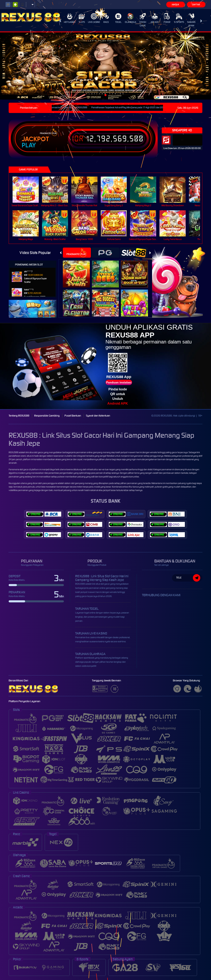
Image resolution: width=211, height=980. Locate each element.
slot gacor (24, 469)
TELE (179, 577)
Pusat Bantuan (72, 415)
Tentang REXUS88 (19, 415)
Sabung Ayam (191, 24)
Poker (167, 22)
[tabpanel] (105, 66)
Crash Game (142, 24)
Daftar (196, 4)
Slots (82, 22)
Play (29, 145)
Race (106, 22)
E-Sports (179, 22)
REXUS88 (13, 452)
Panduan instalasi (118, 382)
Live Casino (94, 22)
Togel (118, 22)
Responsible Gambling (47, 415)
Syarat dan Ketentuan (98, 415)
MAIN (28, 189)
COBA (79, 269)
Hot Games (69, 22)
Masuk (175, 4)
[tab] (77, 253)
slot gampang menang (82, 483)
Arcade (155, 22)
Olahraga (130, 22)
